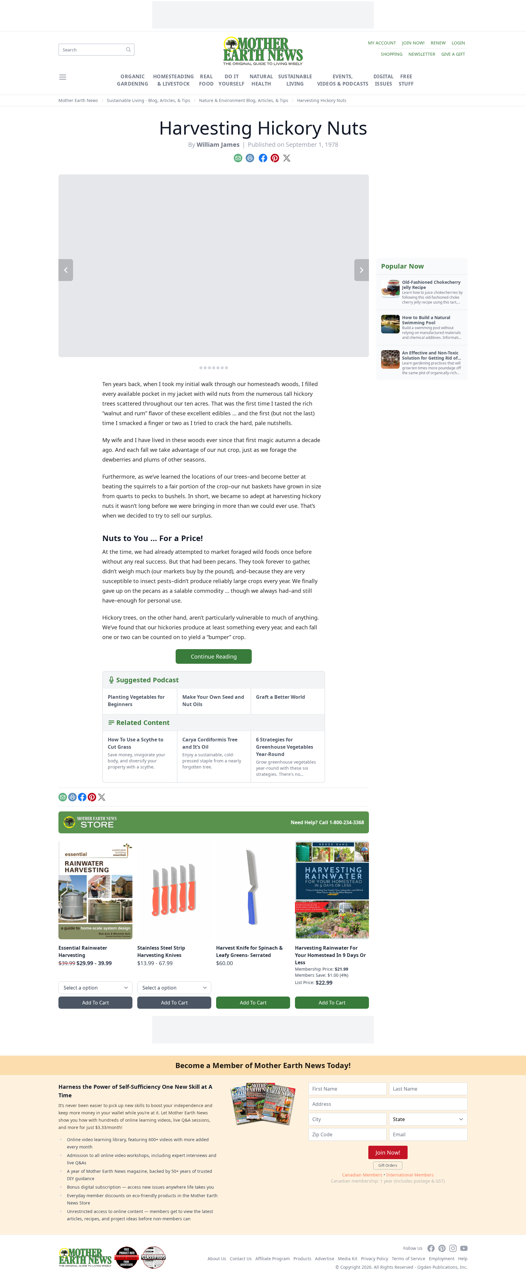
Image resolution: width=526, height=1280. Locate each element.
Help (463, 1258)
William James (218, 144)
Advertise (324, 1258)
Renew (438, 43)
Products (302, 1258)
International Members (410, 1175)
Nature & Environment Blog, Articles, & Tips (243, 100)
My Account (382, 43)
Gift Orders (387, 1165)
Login (458, 43)
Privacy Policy (374, 1258)
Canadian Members (362, 1175)
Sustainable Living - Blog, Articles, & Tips (148, 100)
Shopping (391, 54)
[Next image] (361, 270)
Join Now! (413, 43)
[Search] (128, 49)
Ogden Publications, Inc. (442, 1267)
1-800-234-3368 (346, 822)
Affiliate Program (272, 1258)
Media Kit (347, 1258)
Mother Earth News (78, 100)
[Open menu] (62, 77)
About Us (217, 1258)
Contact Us (241, 1258)
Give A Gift (453, 54)
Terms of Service (408, 1258)
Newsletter (422, 54)
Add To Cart (95, 1002)
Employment (441, 1258)
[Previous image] (65, 270)
